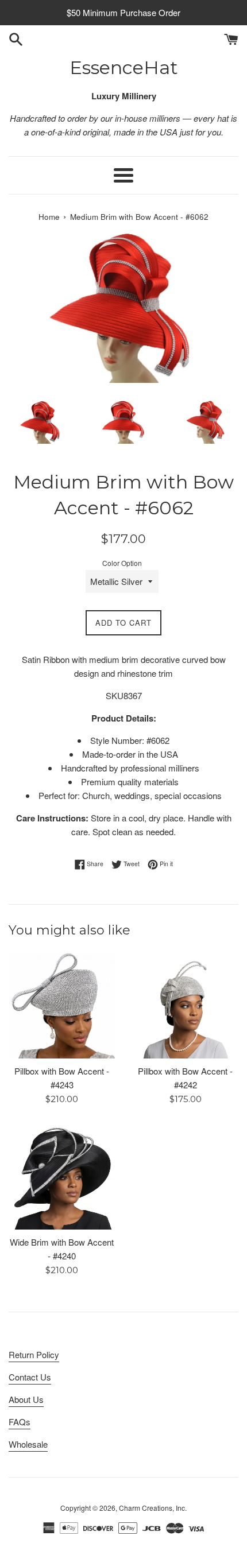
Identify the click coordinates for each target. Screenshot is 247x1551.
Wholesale (28, 1444)
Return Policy (34, 1354)
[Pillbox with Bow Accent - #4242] (185, 1005)
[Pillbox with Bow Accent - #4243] (62, 1005)
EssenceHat (124, 67)
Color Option (122, 563)
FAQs (19, 1422)
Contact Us (30, 1377)
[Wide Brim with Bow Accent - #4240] (62, 1176)
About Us (26, 1399)
